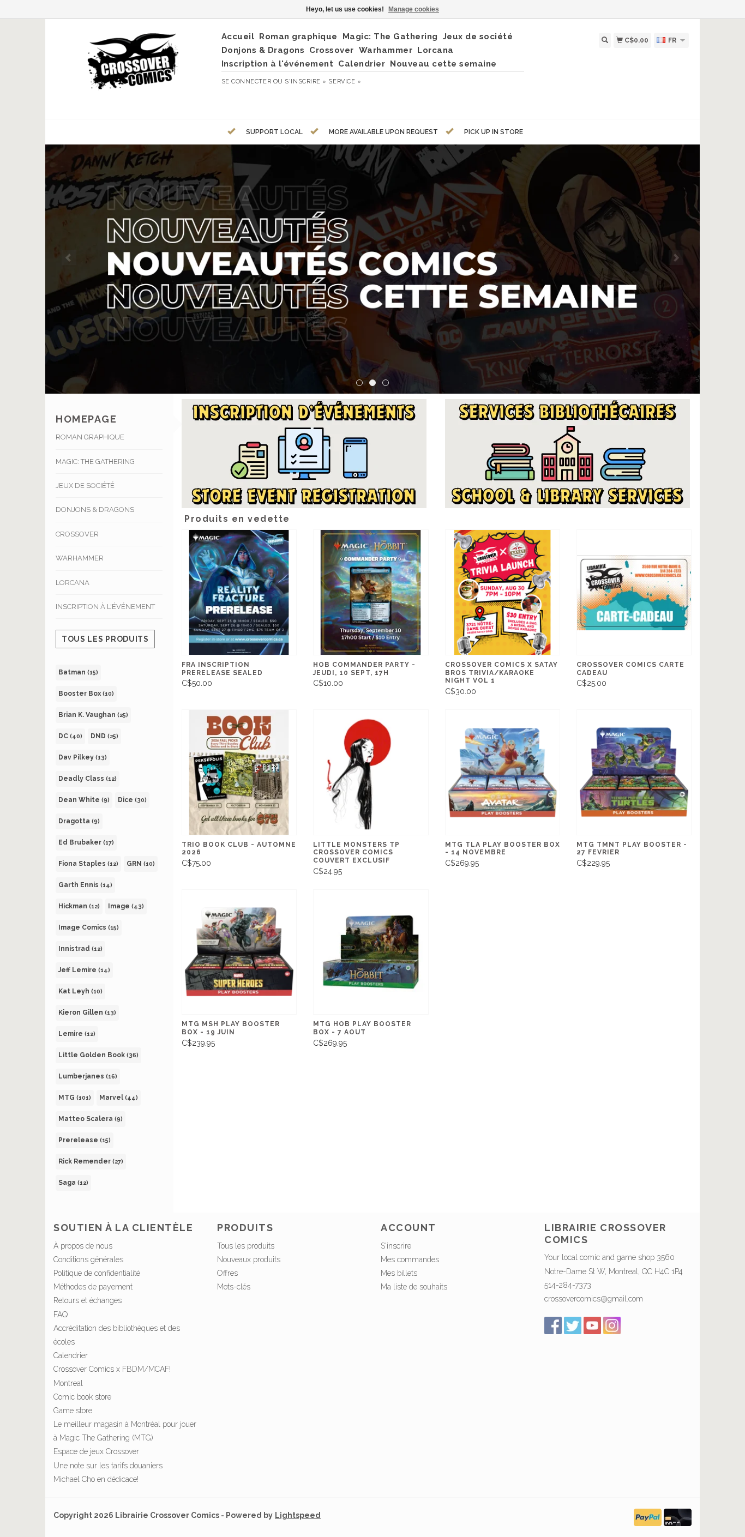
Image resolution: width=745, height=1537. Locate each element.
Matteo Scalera (90, 1119)
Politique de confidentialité (96, 1273)
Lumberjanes (87, 1076)
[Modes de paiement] (648, 1516)
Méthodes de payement (93, 1286)
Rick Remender (90, 1161)
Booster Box (86, 693)
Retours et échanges (87, 1300)
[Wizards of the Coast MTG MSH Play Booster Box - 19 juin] (239, 952)
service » (344, 81)
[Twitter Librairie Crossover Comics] (572, 1325)
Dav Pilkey (82, 757)
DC (70, 736)
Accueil (238, 36)
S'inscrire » (306, 81)
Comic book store (82, 1397)
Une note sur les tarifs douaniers (108, 1465)
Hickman (79, 906)
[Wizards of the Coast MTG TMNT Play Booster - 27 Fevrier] (634, 772)
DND (104, 736)
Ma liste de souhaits (414, 1286)
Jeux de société (478, 36)
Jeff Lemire (84, 970)
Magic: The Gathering (390, 36)
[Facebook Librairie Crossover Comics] (553, 1325)
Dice (132, 800)
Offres (227, 1273)
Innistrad (80, 949)
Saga (73, 1182)
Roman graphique (298, 36)
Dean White (84, 800)
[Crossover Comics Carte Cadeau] (634, 592)
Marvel (118, 1097)
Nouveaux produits (248, 1259)
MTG (74, 1097)
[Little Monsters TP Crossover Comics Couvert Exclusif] (371, 772)
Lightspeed (298, 1515)
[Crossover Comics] (133, 67)
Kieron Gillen (87, 1012)
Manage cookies (413, 9)
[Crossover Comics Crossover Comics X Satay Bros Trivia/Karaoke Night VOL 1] (503, 592)
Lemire (76, 1034)
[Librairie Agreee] (372, 269)
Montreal (68, 1383)
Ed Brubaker (86, 842)
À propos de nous (82, 1245)
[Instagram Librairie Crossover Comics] (612, 1325)
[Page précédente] (69, 257)
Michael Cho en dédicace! (96, 1479)
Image (126, 906)
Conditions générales (88, 1259)
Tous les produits (105, 639)
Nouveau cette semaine (443, 64)
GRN (141, 863)
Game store (72, 1410)
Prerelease (84, 1140)
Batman (78, 672)
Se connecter (246, 81)
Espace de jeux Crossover (96, 1451)
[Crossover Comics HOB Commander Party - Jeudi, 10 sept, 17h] (371, 592)
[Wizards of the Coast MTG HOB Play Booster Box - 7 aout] (371, 952)
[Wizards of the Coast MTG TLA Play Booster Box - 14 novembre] (503, 772)
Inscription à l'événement (277, 64)
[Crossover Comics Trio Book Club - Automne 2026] (239, 772)
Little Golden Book (98, 1055)
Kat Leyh (80, 991)
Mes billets (399, 1273)
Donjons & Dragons (263, 50)
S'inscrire (396, 1245)
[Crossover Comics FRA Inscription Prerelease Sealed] (239, 592)
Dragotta (79, 821)
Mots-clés (233, 1286)
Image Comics (88, 927)
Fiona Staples (88, 863)
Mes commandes (410, 1259)
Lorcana (435, 50)
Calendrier (361, 64)
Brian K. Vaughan (93, 715)
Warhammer (386, 50)
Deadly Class (87, 778)
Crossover (331, 50)
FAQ (60, 1314)
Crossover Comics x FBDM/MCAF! (112, 1369)
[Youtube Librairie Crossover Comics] (592, 1325)
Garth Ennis (85, 885)
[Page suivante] (676, 257)
